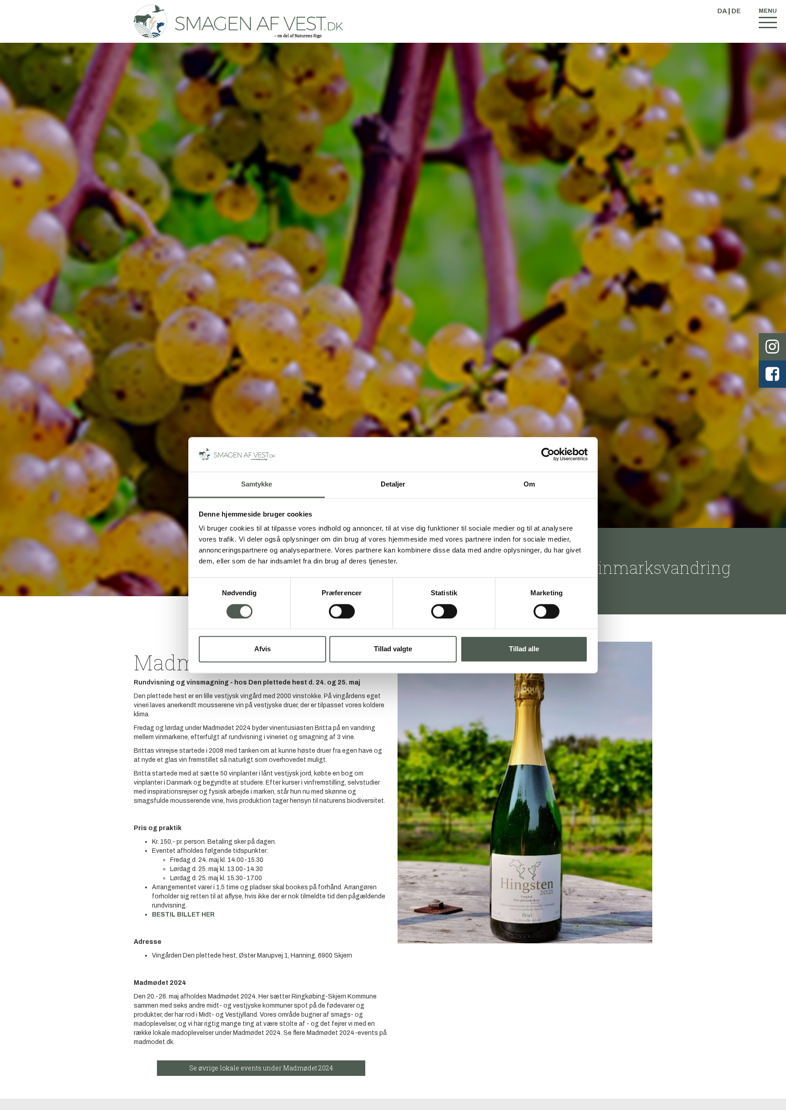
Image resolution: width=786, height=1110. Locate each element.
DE (736, 11)
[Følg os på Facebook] (772, 374)
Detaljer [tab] (393, 484)
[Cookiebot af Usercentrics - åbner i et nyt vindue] (548, 454)
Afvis (262, 649)
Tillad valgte (393, 649)
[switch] (342, 611)
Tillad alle (524, 649)
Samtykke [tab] (256, 484)
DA (722, 11)
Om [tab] (529, 484)
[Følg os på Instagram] (772, 346)
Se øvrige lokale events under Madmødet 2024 (261, 1068)
